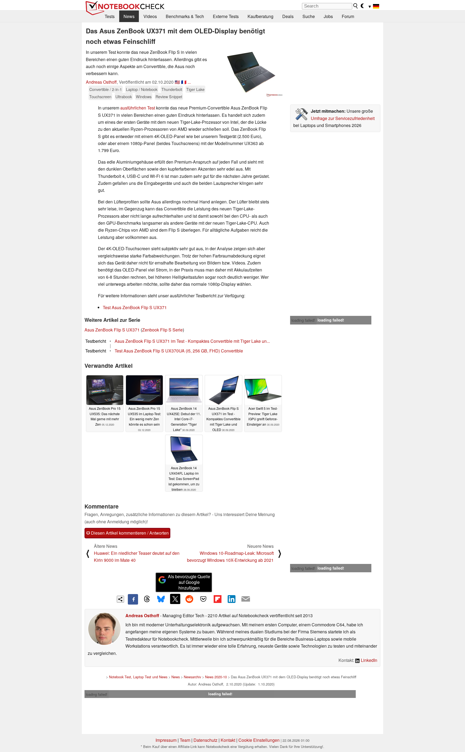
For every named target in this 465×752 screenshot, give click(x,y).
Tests (110, 16)
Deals (288, 16)
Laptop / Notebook (141, 89)
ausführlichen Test (137, 108)
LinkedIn (368, 660)
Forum (348, 16)
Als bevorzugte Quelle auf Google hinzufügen (189, 582)
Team (185, 740)
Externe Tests (226, 16)
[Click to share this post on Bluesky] (161, 599)
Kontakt (228, 740)
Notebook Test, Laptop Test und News (138, 676)
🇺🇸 (177, 82)
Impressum (166, 740)
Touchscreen (100, 96)
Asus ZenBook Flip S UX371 (112, 330)
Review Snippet (169, 96)
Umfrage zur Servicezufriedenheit (343, 118)
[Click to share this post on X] (175, 599)
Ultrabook (123, 96)
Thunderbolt (171, 89)
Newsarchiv (192, 676)
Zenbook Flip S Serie (162, 330)
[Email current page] (246, 599)
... (189, 82)
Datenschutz (205, 740)
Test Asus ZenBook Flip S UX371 (135, 307)
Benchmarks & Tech (185, 16)
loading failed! (303, 320)
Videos (150, 16)
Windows (144, 96)
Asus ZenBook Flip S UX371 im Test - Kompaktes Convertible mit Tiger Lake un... (192, 341)
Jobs (328, 16)
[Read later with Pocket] (203, 599)
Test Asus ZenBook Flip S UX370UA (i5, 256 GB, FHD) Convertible (179, 351)
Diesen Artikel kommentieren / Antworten (129, 533)
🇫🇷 (183, 82)
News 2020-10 (216, 676)
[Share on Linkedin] (231, 599)
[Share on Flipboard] (217, 599)
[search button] (355, 6)
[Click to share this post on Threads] (147, 599)
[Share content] (120, 599)
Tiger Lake (195, 89)
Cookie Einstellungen (259, 740)
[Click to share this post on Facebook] (133, 599)
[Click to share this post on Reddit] (189, 599)
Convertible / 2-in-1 (105, 89)
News (129, 16)
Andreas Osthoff (101, 82)
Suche (308, 16)
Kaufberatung (260, 16)
